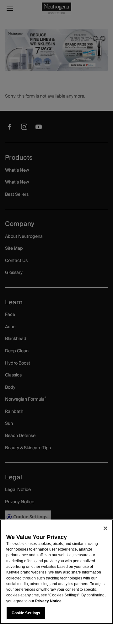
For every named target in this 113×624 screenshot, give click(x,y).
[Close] (105, 528)
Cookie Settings (26, 613)
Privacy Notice (48, 601)
